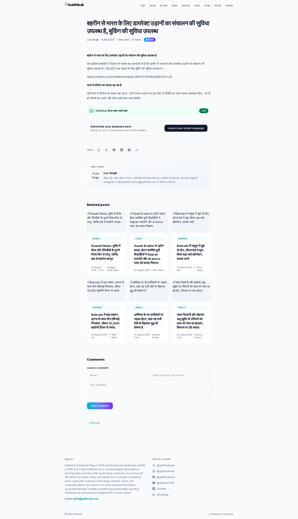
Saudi (152, 5)
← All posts (93, 422)
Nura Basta (200, 268)
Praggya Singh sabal (113, 268)
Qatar (174, 5)
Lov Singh (93, 39)
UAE (143, 5)
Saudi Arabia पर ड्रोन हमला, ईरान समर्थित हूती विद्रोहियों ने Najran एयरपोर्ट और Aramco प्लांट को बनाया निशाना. (149, 254)
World (218, 5)
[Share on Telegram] (129, 150)
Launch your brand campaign (186, 128)
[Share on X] (106, 150)
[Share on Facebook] (114, 150)
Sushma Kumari (156, 336)
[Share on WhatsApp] (99, 150)
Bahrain (186, 5)
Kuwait (163, 5)
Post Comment (100, 405)
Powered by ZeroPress (221, 514)
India (197, 5)
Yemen (229, 5)
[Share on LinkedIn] (121, 150)
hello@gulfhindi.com (86, 498)
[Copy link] (137, 150)
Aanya (161, 270)
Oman (207, 5)
